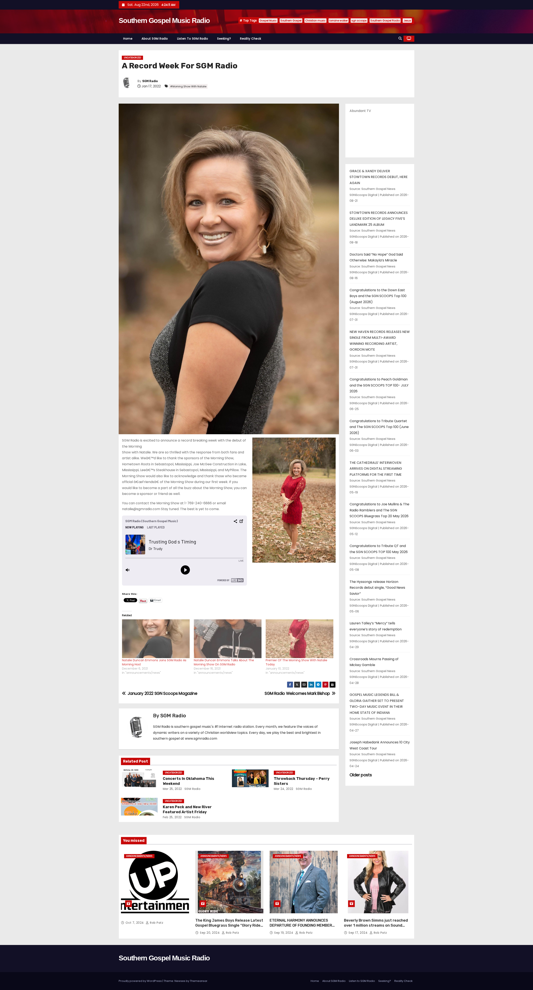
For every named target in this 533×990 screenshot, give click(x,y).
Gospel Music (268, 20)
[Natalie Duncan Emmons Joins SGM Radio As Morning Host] (156, 638)
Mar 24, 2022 (283, 789)
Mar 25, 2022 (172, 789)
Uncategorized (132, 57)
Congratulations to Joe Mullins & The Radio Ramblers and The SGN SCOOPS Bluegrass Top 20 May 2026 (379, 510)
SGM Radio (150, 81)
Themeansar (198, 981)
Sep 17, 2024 (359, 933)
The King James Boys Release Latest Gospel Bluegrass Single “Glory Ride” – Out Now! (229, 925)
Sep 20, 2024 (210, 933)
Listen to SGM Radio (192, 38)
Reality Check (250, 38)
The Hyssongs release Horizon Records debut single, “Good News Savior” (377, 587)
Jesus (407, 20)
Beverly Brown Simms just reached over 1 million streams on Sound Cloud (376, 925)
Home (127, 38)
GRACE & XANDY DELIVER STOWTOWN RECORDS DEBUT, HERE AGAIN (379, 177)
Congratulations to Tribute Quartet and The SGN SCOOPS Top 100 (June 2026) (379, 427)
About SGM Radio (155, 38)
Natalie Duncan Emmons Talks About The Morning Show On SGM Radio (224, 662)
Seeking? (224, 38)
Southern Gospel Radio (385, 20)
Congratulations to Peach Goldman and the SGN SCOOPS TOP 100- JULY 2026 (379, 385)
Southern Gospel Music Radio (164, 20)
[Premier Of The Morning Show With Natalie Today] (299, 638)
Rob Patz (156, 923)
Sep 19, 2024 (284, 933)
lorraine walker (338, 20)
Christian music (315, 20)
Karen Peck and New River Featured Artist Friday (187, 809)
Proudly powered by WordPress (140, 981)
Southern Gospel (290, 20)
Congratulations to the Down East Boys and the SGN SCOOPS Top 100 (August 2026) (378, 296)
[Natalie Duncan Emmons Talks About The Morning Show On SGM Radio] (228, 638)
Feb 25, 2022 (172, 817)
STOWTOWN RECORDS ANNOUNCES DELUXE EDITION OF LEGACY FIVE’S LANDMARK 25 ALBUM (379, 218)
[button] (400, 38)
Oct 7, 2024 (135, 923)
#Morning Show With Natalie (188, 86)
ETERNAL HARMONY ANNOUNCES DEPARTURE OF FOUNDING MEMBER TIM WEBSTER (301, 925)
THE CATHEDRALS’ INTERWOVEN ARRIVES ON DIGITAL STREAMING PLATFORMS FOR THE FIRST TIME (376, 468)
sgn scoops (359, 20)
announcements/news (139, 856)
